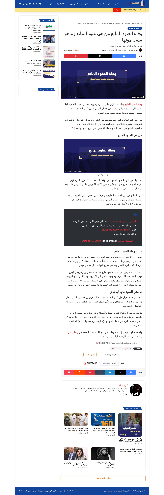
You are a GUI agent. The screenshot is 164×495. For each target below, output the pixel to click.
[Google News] (110, 363)
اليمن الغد (28, 491)
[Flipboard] (90, 363)
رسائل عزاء (72, 332)
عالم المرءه (60, 4)
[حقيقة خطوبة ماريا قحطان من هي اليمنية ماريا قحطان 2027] (49, 52)
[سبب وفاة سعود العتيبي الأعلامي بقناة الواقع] (103, 453)
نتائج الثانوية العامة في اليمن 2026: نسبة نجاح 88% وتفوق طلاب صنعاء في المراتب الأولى (103, 430)
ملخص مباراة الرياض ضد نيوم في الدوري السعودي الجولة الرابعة (31, 38)
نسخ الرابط (90, 355)
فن (51, 4)
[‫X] (120, 394)
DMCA (21, 491)
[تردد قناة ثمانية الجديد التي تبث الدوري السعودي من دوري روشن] (49, 27)
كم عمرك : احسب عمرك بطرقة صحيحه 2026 (98, 10)
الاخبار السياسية (129, 23)
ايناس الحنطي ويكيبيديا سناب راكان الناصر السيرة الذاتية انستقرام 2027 (130, 440)
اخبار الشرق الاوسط (117, 23)
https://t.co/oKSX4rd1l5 (116, 229)
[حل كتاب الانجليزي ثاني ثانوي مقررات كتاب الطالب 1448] (49, 73)
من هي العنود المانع (116, 349)
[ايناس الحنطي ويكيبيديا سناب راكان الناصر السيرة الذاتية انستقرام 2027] (130, 425)
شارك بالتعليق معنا (103, 478)
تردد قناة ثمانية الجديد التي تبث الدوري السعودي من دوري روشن (33, 27)
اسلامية (116, 4)
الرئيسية (138, 23)
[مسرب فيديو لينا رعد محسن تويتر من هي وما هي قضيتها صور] (76, 453)
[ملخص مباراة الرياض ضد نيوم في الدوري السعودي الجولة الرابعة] (49, 39)
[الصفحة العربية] (135, 3)
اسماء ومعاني (85, 4)
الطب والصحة (99, 4)
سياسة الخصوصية (37, 491)
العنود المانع (128, 349)
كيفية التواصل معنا (50, 491)
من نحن (59, 491)
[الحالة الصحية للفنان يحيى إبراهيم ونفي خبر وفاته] (49, 63)
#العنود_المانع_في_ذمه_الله (122, 221)
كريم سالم (135, 50)
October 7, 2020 (91, 240)
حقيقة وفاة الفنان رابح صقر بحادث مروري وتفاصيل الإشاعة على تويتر (131, 450)
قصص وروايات (73, 4)
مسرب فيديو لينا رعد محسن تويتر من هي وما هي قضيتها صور (76, 464)
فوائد (108, 4)
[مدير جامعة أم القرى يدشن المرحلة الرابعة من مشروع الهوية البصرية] (76, 419)
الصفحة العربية (125, 240)
